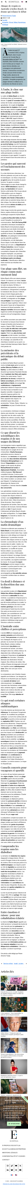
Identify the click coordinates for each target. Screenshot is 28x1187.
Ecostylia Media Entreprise (14, 1149)
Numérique (21, 22)
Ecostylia (14, 1141)
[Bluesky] (12, 1170)
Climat (11, 22)
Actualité (5, 22)
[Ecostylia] (14, 1135)
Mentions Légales (10, 1152)
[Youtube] (16, 1166)
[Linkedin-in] (8, 1170)
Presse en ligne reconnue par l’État (14, 1184)
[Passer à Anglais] (22, 1)
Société (4, 20)
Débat (16, 22)
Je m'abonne (14, 1124)
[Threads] (16, 1170)
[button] (1, 1)
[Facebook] (20, 1170)
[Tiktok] (12, 1166)
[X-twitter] (20, 1166)
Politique (5, 25)
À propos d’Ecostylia (11, 1145)
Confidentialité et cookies (13, 1156)
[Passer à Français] (12, 1175)
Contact (5, 1160)
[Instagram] (8, 1166)
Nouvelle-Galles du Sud (10, 59)
